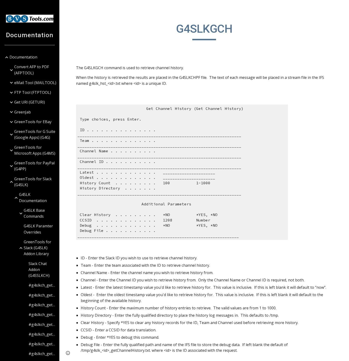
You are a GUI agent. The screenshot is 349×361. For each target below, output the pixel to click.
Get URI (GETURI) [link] (29, 102)
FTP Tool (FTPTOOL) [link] (32, 92)
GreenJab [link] (22, 112)
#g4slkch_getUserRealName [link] (42, 353)
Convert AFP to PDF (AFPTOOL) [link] (31, 69)
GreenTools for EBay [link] (33, 121)
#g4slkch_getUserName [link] (42, 344)
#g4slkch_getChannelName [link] (42, 314)
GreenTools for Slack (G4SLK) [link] (33, 181)
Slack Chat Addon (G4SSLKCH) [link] (39, 269)
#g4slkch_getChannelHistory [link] (42, 285)
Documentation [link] (23, 57)
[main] (204, 31)
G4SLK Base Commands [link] (34, 213)
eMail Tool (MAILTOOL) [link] (35, 82)
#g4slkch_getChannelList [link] (42, 304)
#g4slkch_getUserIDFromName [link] (42, 324)
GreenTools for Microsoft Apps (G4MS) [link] (34, 150)
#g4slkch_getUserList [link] (42, 334)
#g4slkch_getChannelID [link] (42, 295)
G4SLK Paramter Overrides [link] (38, 229)
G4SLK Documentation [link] (33, 197)
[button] (343, 6)
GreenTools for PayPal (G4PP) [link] (34, 165)
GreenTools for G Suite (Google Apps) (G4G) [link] (34, 134)
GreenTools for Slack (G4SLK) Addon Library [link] (37, 248)
